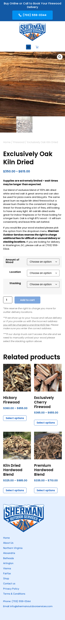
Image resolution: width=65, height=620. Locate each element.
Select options (15, 418)
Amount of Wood (12, 261)
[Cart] (37, 47)
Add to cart (27, 300)
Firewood (18, 142)
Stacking (15, 283)
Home (7, 142)
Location (15, 272)
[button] (28, 47)
